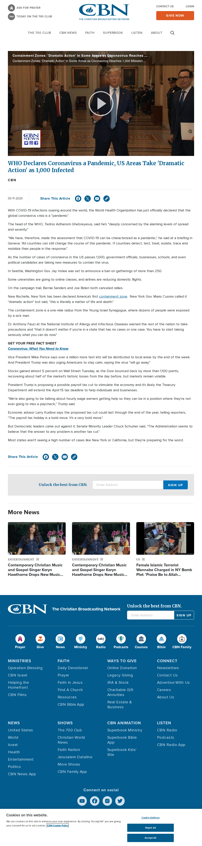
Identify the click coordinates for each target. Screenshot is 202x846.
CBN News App (22, 774)
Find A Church (70, 690)
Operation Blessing (25, 668)
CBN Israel (17, 675)
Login (190, 6)
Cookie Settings (150, 818)
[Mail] (97, 198)
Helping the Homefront (18, 685)
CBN (12, 180)
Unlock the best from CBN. (63, 484)
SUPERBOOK (113, 32)
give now (175, 15)
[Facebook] (78, 198)
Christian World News (71, 740)
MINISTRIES (19, 661)
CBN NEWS (68, 32)
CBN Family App (72, 771)
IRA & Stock (118, 682)
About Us (165, 697)
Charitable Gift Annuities (120, 692)
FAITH (90, 32)
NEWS (14, 723)
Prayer (63, 675)
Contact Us (165, 6)
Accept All (150, 838)
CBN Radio (167, 730)
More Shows (69, 764)
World (13, 737)
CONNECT (167, 661)
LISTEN (137, 32)
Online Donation (122, 668)
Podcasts (165, 737)
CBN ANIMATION (124, 723)
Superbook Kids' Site (122, 752)
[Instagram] (107, 801)
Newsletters (168, 668)
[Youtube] (82, 801)
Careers (164, 690)
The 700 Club (39, 32)
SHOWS (65, 723)
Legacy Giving (120, 675)
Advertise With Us (173, 682)
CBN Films (17, 694)
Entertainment (21, 759)
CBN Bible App (71, 704)
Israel (13, 744)
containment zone (113, 296)
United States (20, 730)
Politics (14, 766)
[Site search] (172, 35)
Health (14, 752)
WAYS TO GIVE (122, 661)
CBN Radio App (171, 744)
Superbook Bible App (122, 740)
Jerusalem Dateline (75, 757)
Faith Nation (69, 749)
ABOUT (156, 32)
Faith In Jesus (70, 682)
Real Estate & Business (119, 704)
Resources (67, 697)
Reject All (150, 828)
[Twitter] (87, 198)
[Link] (106, 198)
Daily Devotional (73, 668)
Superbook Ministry (124, 730)
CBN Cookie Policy (57, 825)
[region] (101, 827)
